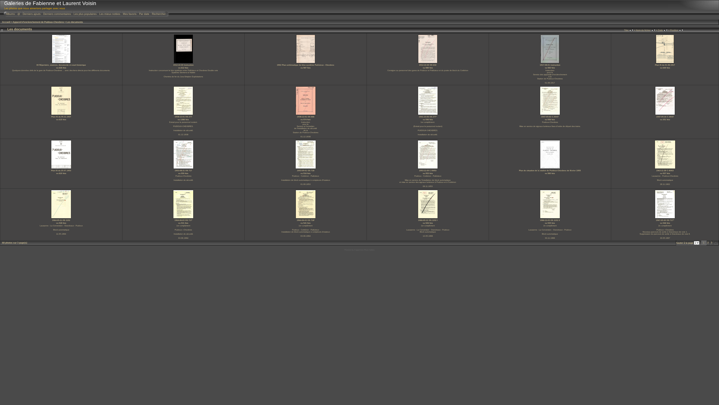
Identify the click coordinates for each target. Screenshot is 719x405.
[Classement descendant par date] (667, 30)
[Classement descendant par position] (682, 30)
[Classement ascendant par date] (664, 30)
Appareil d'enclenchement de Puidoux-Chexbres (38, 22)
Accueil (6, 22)
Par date (144, 13)
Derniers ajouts (32, 13)
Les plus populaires (85, 13)
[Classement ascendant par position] (680, 30)
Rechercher (159, 13)
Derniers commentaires (57, 13)
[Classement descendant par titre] (632, 30)
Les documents (74, 22)
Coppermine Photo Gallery (364, 250)
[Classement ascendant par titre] (630, 30)
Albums (10, 13)
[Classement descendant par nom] (655, 30)
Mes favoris (129, 13)
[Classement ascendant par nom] (652, 30)
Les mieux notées (109, 13)
